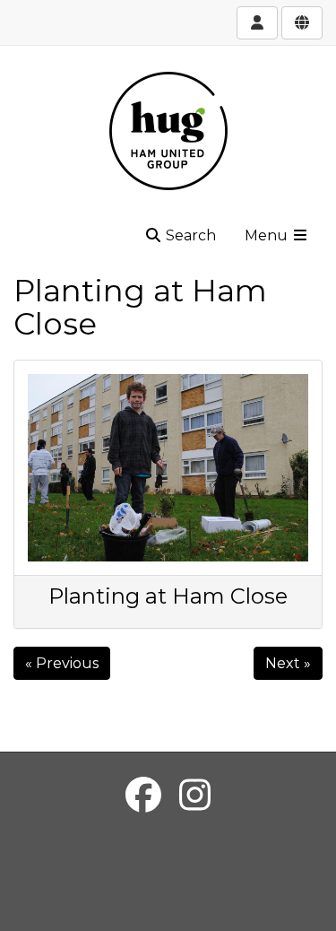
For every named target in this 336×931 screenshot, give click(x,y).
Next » (288, 663)
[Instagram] (195, 795)
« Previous (62, 663)
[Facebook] (143, 795)
